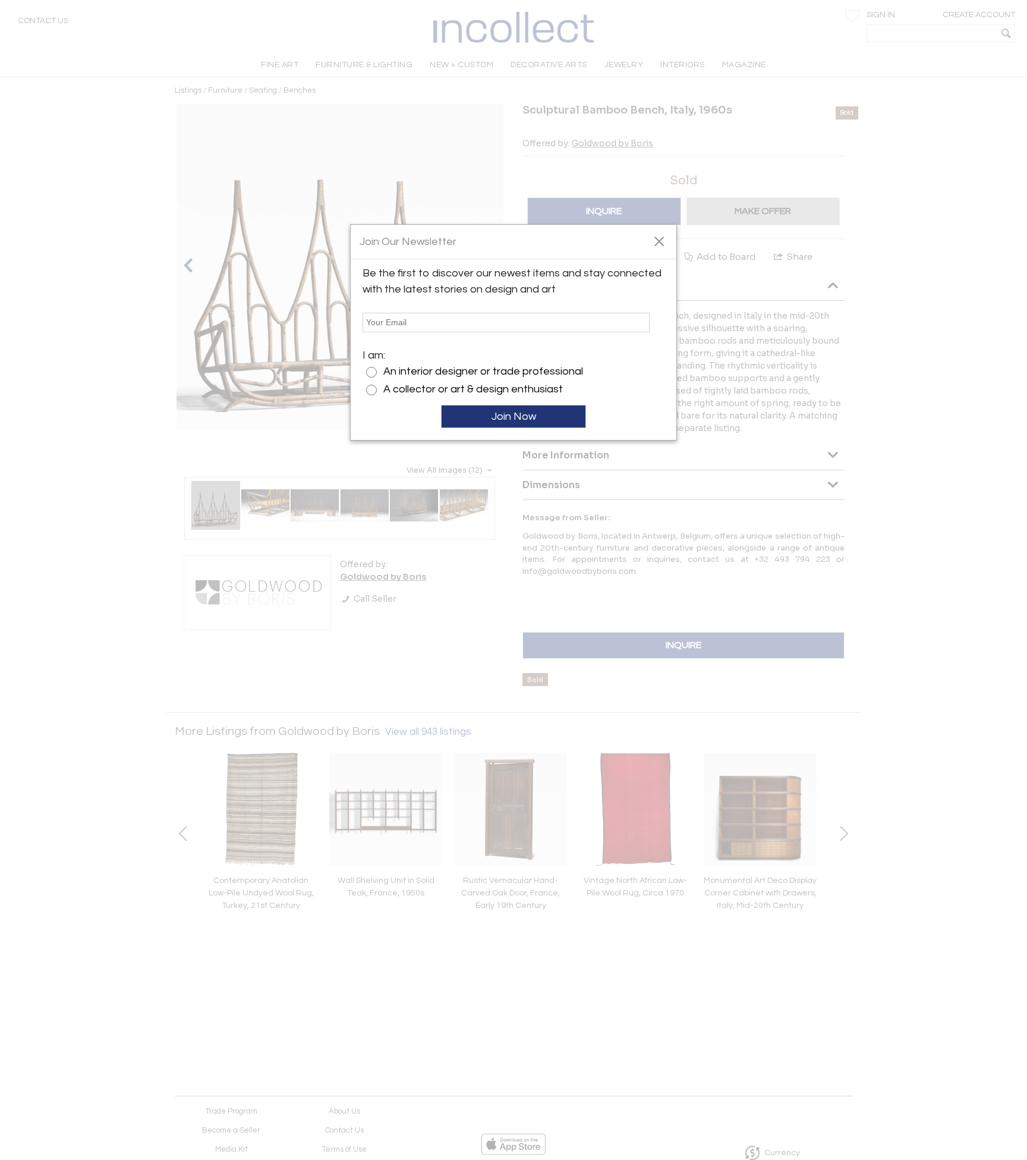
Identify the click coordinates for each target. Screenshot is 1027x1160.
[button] (658, 240)
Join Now (514, 416)
